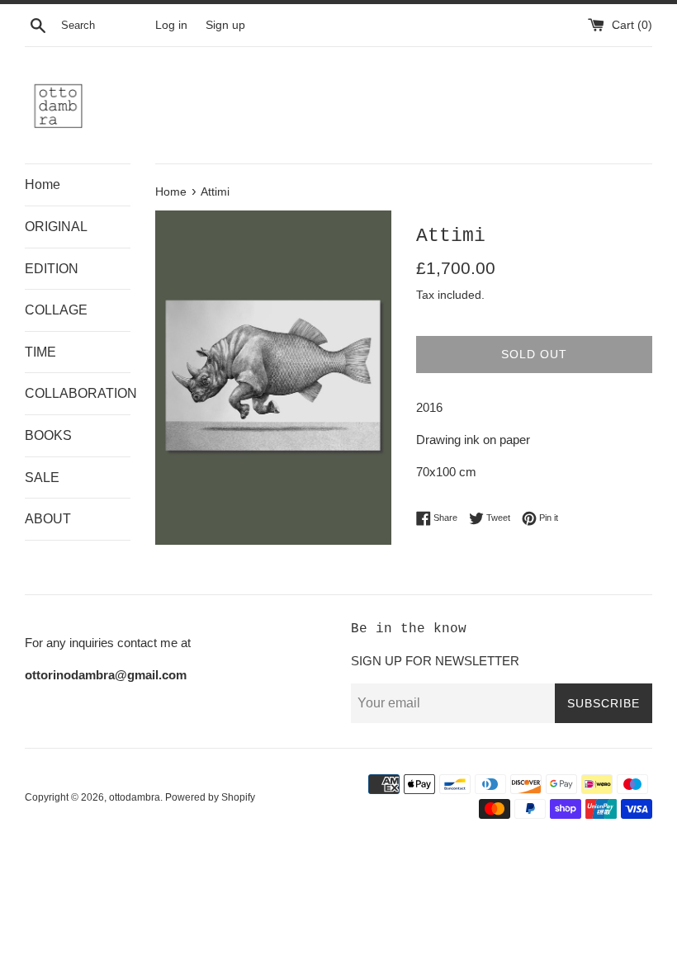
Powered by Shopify (210, 797)
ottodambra (134, 797)
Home (42, 184)
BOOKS (48, 435)
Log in (171, 25)
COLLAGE (56, 310)
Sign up (225, 25)
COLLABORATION (77, 393)
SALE (42, 477)
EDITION (51, 269)
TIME (40, 352)
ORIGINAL (56, 227)
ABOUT (48, 519)
